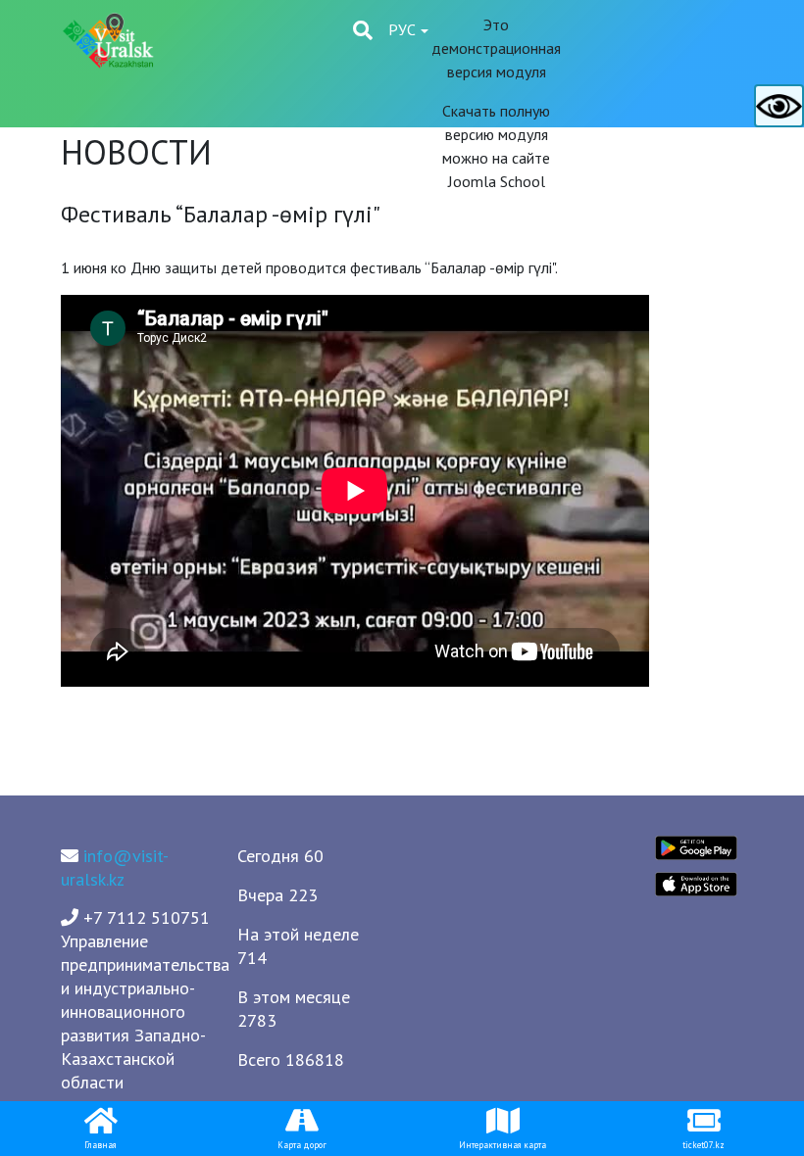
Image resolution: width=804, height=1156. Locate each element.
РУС (404, 29)
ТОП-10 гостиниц (253, 231)
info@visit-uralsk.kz (115, 867)
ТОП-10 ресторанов (396, 231)
